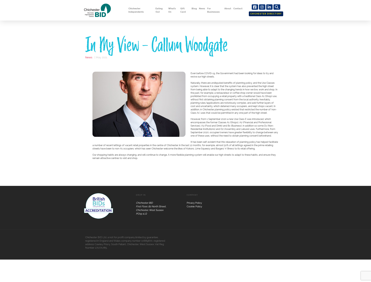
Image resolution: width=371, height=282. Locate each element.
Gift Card (183, 10)
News (202, 8)
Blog (194, 8)
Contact (237, 8)
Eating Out (159, 10)
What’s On (172, 10)
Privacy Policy (194, 202)
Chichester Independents (136, 10)
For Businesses (213, 10)
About (227, 8)
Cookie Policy (194, 206)
